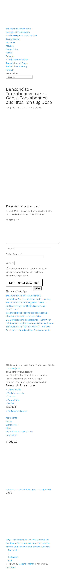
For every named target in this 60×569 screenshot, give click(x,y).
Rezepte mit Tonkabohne (18, 32)
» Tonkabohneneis (15, 393)
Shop (8, 428)
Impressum (11, 435)
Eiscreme (10, 42)
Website (10, 263)
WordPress (11, 567)
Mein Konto (11, 417)
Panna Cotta (12, 49)
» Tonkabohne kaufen (16, 411)
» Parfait (10, 403)
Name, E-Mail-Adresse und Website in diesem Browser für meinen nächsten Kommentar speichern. (26, 272)
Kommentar (12, 219)
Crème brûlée (12, 38)
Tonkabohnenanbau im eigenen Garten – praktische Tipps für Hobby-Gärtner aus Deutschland (26, 306)
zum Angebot (13, 368)
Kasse (9, 421)
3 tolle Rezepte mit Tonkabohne (21, 35)
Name (10, 248)
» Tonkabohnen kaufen (17, 59)
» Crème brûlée (13, 389)
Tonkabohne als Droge (17, 63)
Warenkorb (11, 424)
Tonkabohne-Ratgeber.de (18, 28)
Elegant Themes (26, 563)
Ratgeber (10, 56)
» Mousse (10, 396)
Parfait (9, 52)
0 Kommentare (34, 107)
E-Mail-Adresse (14, 254)
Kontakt (9, 69)
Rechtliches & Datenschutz (19, 431)
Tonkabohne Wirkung (16, 66)
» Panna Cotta (12, 400)
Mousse (10, 45)
